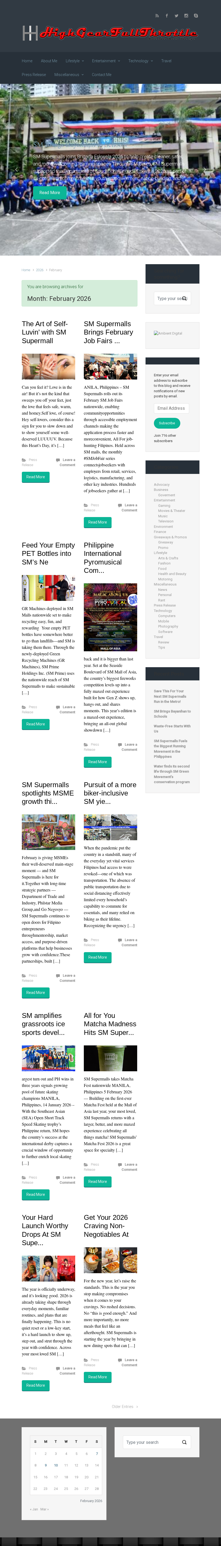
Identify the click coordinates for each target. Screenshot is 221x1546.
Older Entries (122, 1406)
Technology (163, 611)
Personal (165, 595)
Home (26, 270)
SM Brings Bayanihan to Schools (80, 144)
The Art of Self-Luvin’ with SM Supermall (45, 332)
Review (163, 642)
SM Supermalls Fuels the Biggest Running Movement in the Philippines (170, 749)
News (162, 590)
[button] (16, 170)
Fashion (164, 563)
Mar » (44, 1509)
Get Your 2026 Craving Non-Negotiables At (106, 1225)
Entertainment (164, 500)
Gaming (164, 506)
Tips (161, 647)
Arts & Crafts (168, 558)
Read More (49, 192)
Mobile (163, 621)
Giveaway (165, 542)
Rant (161, 600)
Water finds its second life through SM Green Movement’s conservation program (172, 774)
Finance (160, 532)
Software (165, 632)
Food (162, 569)
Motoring (165, 579)
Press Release (165, 605)
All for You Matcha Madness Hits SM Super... (110, 1023)
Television (166, 521)
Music (163, 516)
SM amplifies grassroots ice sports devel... (43, 1023)
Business (161, 490)
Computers (166, 616)
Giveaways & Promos (170, 537)
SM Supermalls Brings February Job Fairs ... (108, 332)
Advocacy (162, 485)
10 (56, 1465)
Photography (168, 626)
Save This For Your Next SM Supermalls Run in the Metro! (170, 696)
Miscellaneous (165, 584)
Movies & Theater (171, 511)
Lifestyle (160, 553)
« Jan (34, 1509)
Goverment (166, 495)
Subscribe (167, 423)
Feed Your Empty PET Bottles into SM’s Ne (48, 553)
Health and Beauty (172, 574)
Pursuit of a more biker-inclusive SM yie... (110, 793)
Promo (163, 548)
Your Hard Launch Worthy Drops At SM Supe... (45, 1230)
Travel (158, 637)
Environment (163, 527)
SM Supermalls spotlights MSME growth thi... (48, 793)
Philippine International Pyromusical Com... (103, 557)
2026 (39, 270)
